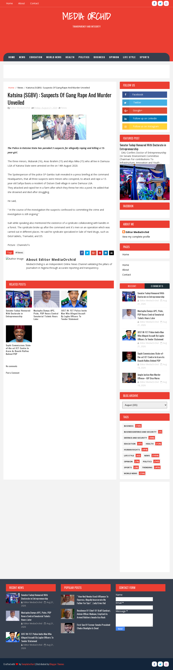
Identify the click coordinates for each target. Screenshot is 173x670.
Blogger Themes (57, 664)
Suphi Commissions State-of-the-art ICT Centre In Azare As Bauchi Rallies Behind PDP (18, 349)
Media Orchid (86, 16)
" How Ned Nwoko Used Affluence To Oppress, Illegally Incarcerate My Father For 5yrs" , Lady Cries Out (92, 600)
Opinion (114, 57)
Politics (84, 57)
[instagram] (166, 3)
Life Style (129, 57)
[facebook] (154, 3)
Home (9, 3)
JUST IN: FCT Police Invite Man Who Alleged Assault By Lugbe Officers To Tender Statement (74, 314)
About (21, 3)
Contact (34, 3)
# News (19, 252)
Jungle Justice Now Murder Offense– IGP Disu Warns (149, 376)
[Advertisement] (86, 41)
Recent (132, 286)
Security (37, 65)
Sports (144, 57)
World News (53, 57)
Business (99, 57)
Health (70, 57)
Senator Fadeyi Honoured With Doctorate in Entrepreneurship (18, 313)
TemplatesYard (28, 664)
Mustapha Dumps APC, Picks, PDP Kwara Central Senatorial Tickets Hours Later (46, 314)
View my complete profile (136, 236)
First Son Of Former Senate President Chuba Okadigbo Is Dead (93, 626)
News (22, 57)
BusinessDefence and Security (140, 432)
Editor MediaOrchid (137, 232)
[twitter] (160, 3)
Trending (147, 467)
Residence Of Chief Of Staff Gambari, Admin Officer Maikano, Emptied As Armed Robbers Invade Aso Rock (93, 614)
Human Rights (19, 65)
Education (35, 57)
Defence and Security (135, 437)
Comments (157, 286)
